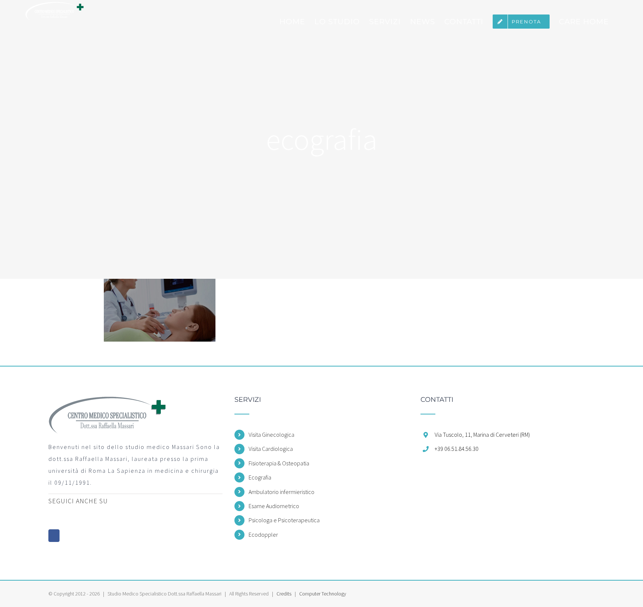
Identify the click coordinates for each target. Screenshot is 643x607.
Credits (283, 593)
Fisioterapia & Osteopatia (279, 463)
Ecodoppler (263, 534)
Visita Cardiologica (271, 448)
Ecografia (260, 477)
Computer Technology (322, 593)
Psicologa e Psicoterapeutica (284, 520)
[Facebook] (54, 535)
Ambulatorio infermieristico (281, 491)
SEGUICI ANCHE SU (78, 501)
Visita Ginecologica (271, 434)
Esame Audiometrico (274, 506)
